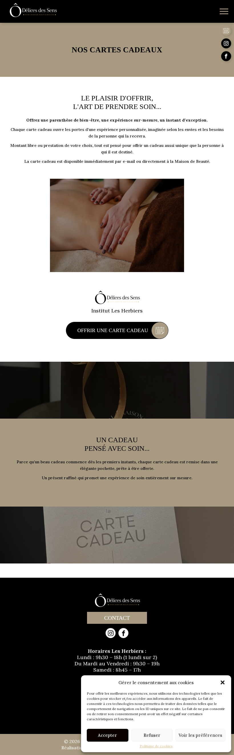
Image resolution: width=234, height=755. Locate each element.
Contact (117, 618)
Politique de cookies (156, 746)
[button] (222, 682)
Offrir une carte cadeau (112, 330)
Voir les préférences (200, 735)
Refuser (152, 735)
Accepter (107, 735)
